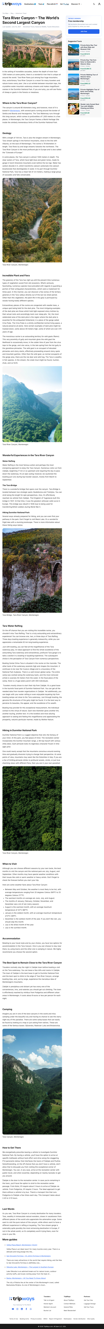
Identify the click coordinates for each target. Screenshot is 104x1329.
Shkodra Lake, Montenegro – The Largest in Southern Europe (30, 1267)
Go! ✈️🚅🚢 (64, 4)
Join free (84, 31)
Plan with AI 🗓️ (52, 4)
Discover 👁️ (75, 4)
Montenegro (15, 111)
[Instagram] (17, 1309)
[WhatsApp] (31, 1309)
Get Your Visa (88, 1300)
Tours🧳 (41, 4)
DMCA (45, 1319)
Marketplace (68, 1319)
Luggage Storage (90, 1303)
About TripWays (69, 1300)
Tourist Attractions (53, 27)
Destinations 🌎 (30, 4)
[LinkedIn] (22, 1309)
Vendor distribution (79, 1319)
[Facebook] (26, 1309)
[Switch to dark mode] (94, 4)
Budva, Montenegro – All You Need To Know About (26, 1278)
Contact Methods (69, 1303)
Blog (12, 13)
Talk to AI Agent (49, 1300)
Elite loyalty (91, 1319)
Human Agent (48, 1303)
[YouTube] (13, 1309)
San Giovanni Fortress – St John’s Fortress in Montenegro (28, 1256)
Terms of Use (13, 1319)
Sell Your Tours (89, 1307)
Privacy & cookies (36, 1319)
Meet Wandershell (70, 1310)
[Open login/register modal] (99, 4)
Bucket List (47, 1310)
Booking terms (24, 1319)
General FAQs (68, 1307)
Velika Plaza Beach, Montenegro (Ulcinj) (21, 1245)
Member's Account (50, 1307)
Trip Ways (5, 13)
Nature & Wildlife (40, 27)
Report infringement (55, 1319)
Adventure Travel (21, 13)
